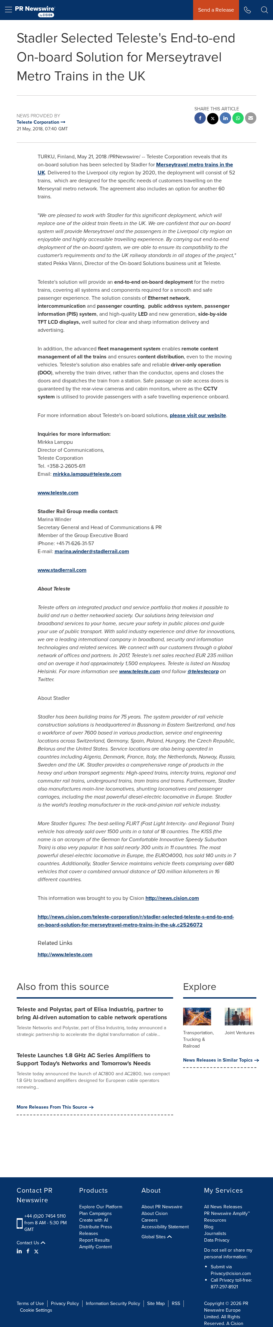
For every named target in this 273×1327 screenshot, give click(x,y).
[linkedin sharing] (225, 118)
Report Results (94, 1240)
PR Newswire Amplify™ (227, 1213)
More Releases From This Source (52, 1107)
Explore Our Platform (100, 1206)
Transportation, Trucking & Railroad (198, 1039)
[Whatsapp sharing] (238, 118)
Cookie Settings (36, 1310)
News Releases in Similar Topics (218, 1060)
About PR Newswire (161, 1206)
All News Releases (223, 1206)
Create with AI (93, 1220)
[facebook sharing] (200, 118)
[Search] (264, 10)
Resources (215, 1220)
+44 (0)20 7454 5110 (45, 1216)
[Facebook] (28, 1251)
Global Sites (154, 1237)
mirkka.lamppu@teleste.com (87, 474)
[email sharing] (250, 118)
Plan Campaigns (95, 1213)
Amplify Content (95, 1246)
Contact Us (29, 1243)
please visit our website (198, 415)
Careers (149, 1220)
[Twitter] (36, 1251)
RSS (176, 1303)
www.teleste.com (58, 492)
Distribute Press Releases (95, 1230)
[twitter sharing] (212, 119)
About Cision (154, 1213)
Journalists (215, 1233)
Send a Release (216, 10)
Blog (208, 1226)
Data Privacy (216, 1240)
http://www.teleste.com (65, 954)
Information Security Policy (113, 1303)
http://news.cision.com (172, 898)
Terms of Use (30, 1303)
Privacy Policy (65, 1303)
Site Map (156, 1303)
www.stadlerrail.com (62, 570)
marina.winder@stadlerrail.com (92, 551)
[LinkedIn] (20, 1251)
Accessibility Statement (165, 1226)
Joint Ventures (240, 1032)
